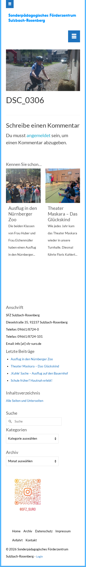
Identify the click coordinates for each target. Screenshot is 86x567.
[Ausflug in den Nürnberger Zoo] (23, 185)
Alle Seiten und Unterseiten (24, 401)
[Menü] (74, 36)
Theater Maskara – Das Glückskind (35, 366)
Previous (10, 236)
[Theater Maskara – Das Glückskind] (62, 185)
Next (76, 236)
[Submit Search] (9, 421)
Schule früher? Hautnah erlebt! (31, 380)
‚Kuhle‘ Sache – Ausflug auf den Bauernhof (39, 373)
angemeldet (38, 135)
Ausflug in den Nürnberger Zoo (32, 359)
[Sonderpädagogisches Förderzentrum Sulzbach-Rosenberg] (43, 18)
